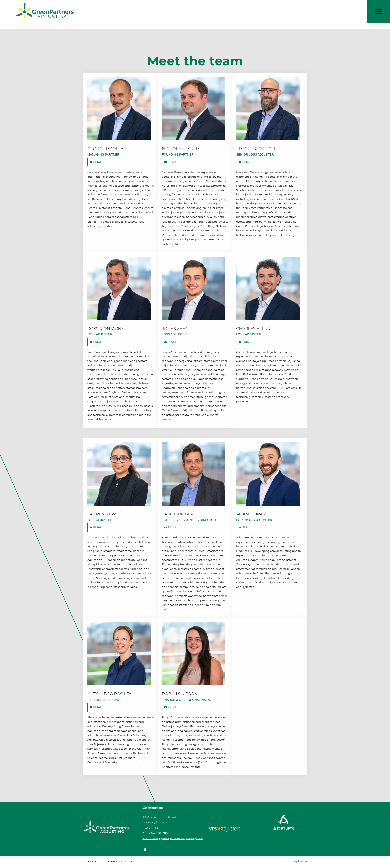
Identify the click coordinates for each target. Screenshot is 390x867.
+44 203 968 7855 (156, 833)
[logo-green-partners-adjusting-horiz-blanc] (106, 828)
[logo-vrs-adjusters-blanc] (224, 829)
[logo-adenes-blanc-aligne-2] (284, 829)
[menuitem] (299, 861)
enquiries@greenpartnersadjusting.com (173, 838)
